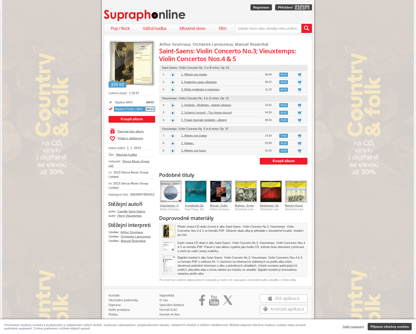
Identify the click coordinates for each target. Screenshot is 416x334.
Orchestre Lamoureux (136, 236)
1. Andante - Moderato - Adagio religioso (206, 105)
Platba (113, 314)
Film (222, 28)
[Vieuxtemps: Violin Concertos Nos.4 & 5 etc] (170, 191)
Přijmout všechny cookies (389, 326)
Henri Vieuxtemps (129, 215)
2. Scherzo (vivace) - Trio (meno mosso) (206, 112)
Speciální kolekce (171, 305)
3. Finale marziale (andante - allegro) (204, 120)
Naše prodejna (119, 310)
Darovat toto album (131, 131)
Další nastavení (353, 326)
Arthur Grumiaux (131, 232)
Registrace (261, 7)
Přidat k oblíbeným (130, 138)
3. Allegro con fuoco (193, 150)
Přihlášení (285, 7)
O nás (163, 300)
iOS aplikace (286, 298)
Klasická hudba (126, 154)
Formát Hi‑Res (169, 314)
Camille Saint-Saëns (131, 211)
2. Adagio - (188, 143)
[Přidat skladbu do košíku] (299, 74)
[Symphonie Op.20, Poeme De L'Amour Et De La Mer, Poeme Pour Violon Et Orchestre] (195, 191)
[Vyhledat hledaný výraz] (306, 28)
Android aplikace (286, 309)
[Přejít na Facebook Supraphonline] (202, 301)
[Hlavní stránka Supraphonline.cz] (145, 15)
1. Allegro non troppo (194, 74)
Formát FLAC (168, 310)
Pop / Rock (120, 28)
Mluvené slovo (192, 28)
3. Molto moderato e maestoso (200, 89)
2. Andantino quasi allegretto (199, 82)
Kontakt (114, 295)
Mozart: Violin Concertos (225, 205)
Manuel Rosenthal (133, 241)
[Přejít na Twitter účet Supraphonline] (227, 301)
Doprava (115, 305)
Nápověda (166, 295)
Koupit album (132, 119)
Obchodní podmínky (123, 300)
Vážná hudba (154, 28)
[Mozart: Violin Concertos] (221, 191)
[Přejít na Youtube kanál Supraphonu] (213, 301)
